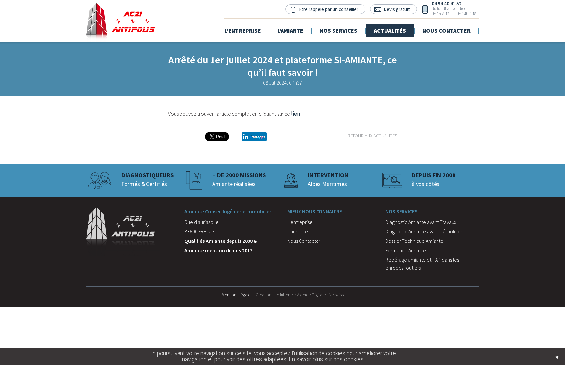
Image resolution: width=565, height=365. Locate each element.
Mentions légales (237, 295)
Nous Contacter (303, 241)
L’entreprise (242, 26)
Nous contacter (446, 26)
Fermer (547, 357)
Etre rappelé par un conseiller (328, 9)
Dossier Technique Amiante (414, 241)
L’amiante (290, 26)
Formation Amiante (405, 250)
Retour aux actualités (372, 135)
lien (295, 113)
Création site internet (275, 295)
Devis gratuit (397, 9)
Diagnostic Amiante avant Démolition (424, 231)
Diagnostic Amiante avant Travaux (420, 222)
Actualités (390, 26)
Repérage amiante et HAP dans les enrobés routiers (422, 264)
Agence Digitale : (313, 295)
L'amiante (297, 231)
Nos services (338, 26)
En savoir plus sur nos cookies (326, 359)
